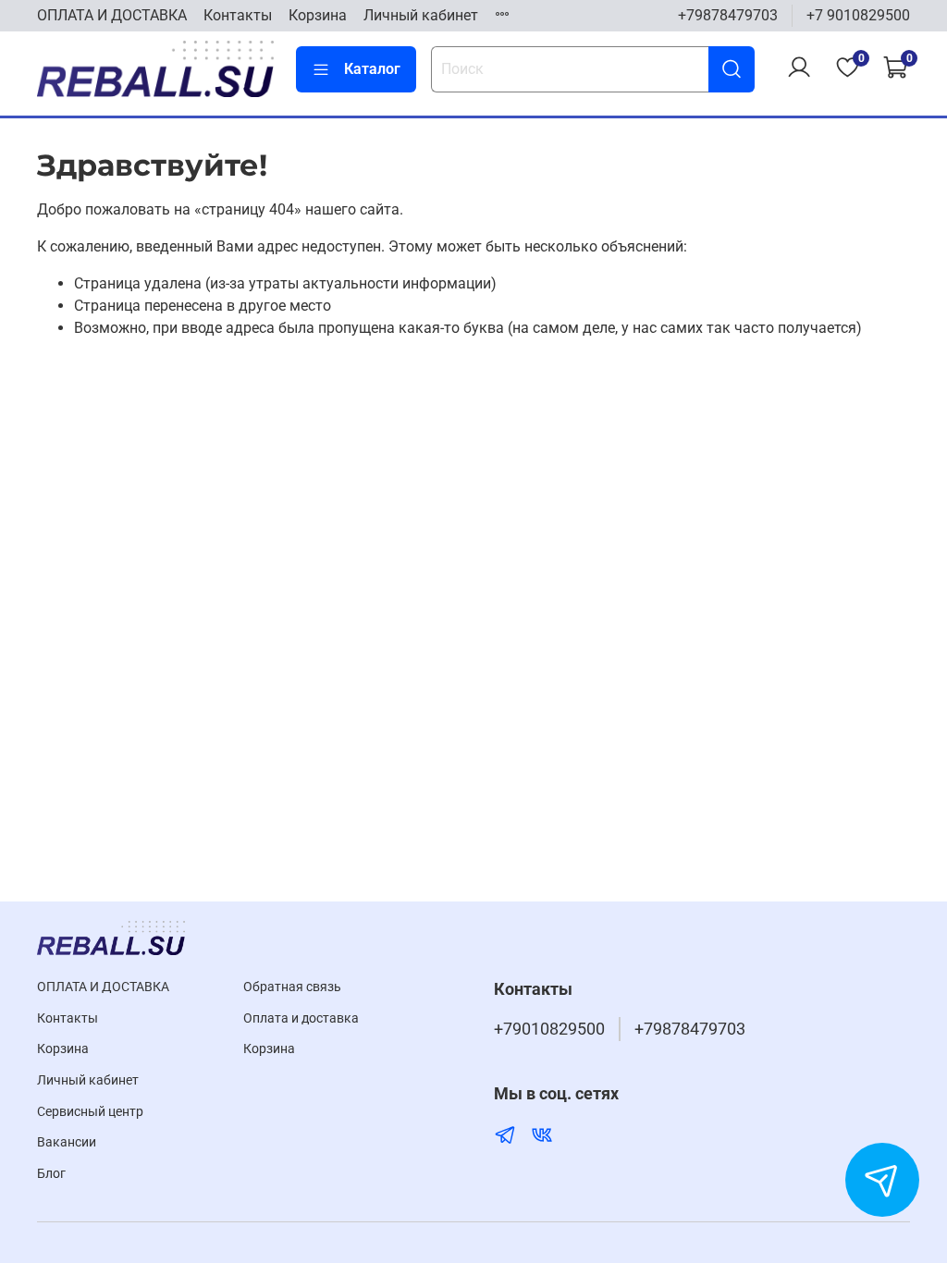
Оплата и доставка (301, 1018)
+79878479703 (728, 15)
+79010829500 (549, 1029)
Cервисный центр (90, 1112)
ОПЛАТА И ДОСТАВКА (112, 15)
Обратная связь (292, 987)
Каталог (372, 69)
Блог (51, 1174)
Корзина (318, 15)
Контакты (237, 15)
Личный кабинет (420, 15)
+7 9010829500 (858, 15)
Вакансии (66, 1142)
